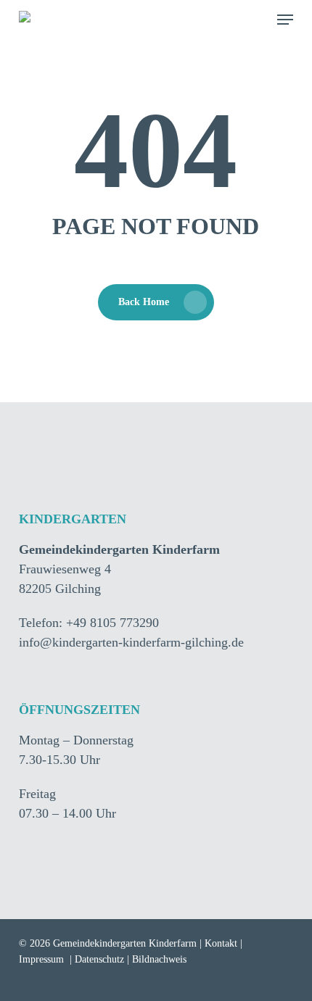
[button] (285, 19)
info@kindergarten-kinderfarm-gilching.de (131, 642)
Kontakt (221, 943)
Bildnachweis (159, 959)
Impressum (41, 959)
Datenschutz (99, 959)
